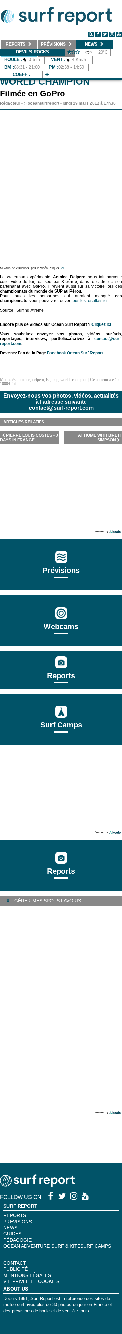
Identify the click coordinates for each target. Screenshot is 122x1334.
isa (48, 379)
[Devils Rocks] (47, 74)
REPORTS (14, 1215)
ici (62, 268)
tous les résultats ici (89, 300)
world (65, 379)
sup (55, 379)
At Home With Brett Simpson (100, 437)
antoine (24, 379)
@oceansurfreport (41, 103)
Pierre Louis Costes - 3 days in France (29, 437)
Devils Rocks (32, 51)
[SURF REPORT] (37, 1185)
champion (79, 379)
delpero (38, 379)
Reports (61, 675)
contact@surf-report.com (61, 408)
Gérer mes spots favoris (47, 900)
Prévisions (17, 1221)
